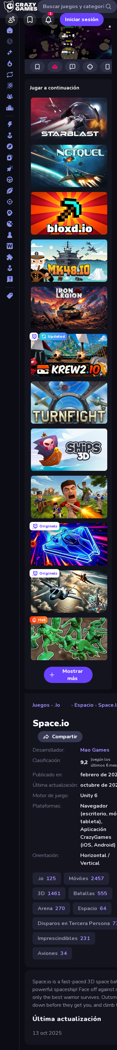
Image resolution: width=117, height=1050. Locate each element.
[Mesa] (9, 234)
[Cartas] (9, 157)
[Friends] (11, 19)
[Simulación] (9, 268)
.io (57, 705)
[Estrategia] (9, 212)
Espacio (84, 705)
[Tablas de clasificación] (9, 107)
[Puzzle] (9, 257)
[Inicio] (9, 30)
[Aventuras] (9, 146)
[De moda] (9, 63)
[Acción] (9, 124)
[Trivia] (9, 279)
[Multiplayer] (9, 96)
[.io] (9, 223)
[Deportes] (9, 190)
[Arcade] (9, 135)
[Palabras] (9, 246)
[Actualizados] (9, 74)
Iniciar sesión (81, 19)
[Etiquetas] (9, 295)
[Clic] (9, 168)
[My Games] (29, 19)
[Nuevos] (9, 52)
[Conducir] (9, 179)
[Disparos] (9, 201)
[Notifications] (48, 19)
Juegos (41, 705)
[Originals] (9, 85)
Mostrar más (72, 675)
